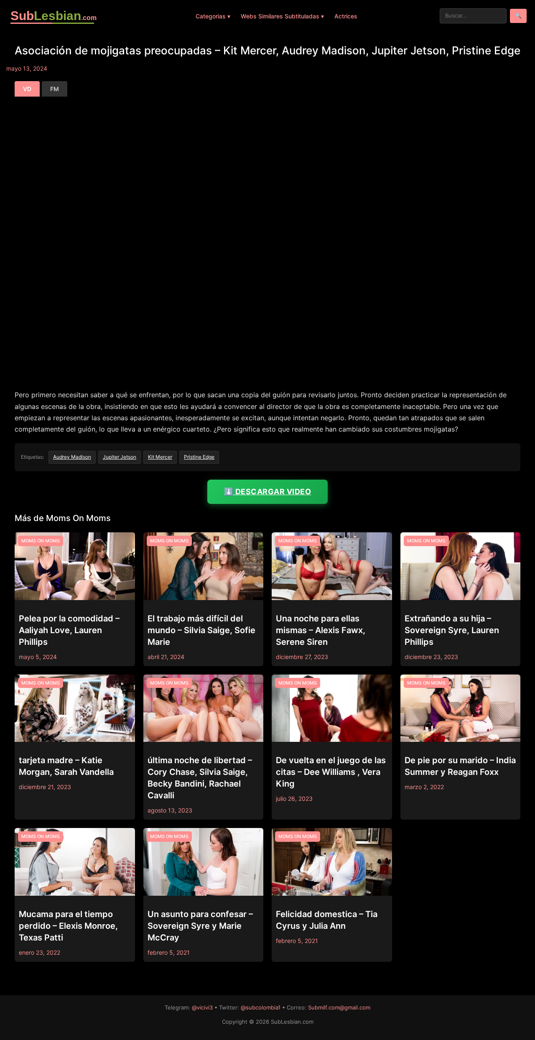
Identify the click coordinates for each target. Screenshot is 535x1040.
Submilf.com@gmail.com (339, 1007)
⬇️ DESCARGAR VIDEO (267, 491)
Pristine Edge (199, 457)
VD (27, 88)
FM (54, 88)
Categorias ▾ (213, 16)
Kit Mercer (160, 457)
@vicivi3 (202, 1007)
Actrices (345, 16)
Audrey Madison (72, 457)
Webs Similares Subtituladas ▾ (282, 16)
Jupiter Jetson (119, 457)
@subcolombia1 (260, 1007)
